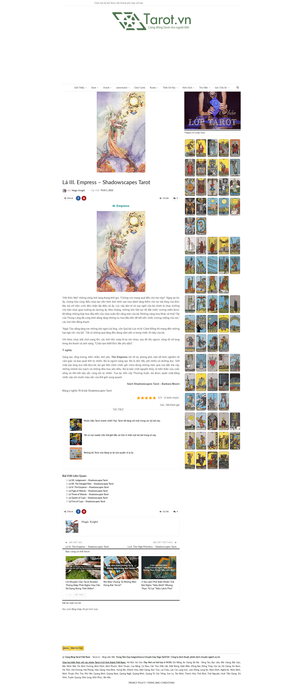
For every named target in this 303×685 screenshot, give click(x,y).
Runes (153, 88)
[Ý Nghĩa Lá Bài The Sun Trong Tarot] (235, 207)
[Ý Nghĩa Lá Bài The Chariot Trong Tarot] (213, 168)
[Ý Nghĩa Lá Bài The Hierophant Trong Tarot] (190, 168)
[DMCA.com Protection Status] (73, 648)
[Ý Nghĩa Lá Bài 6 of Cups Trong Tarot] (190, 324)
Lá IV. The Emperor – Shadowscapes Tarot (89, 487)
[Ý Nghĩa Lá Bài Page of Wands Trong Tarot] (190, 285)
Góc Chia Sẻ (221, 88)
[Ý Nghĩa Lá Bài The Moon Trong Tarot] (224, 207)
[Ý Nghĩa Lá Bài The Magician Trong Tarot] (201, 148)
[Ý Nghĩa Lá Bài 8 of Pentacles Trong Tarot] (213, 441)
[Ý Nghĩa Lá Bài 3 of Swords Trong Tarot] (213, 363)
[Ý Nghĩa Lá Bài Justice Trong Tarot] (201, 187)
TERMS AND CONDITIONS (161, 683)
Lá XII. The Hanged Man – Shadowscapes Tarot (91, 484)
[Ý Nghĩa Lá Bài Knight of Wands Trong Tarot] (201, 285)
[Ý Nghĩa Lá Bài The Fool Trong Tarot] (190, 148)
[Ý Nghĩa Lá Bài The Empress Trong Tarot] (224, 148)
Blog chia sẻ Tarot (142, 556)
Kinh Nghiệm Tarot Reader (67, 556)
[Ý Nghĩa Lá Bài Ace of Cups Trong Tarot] (190, 304)
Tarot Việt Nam (105, 556)
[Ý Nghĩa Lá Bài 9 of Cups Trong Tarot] (224, 324)
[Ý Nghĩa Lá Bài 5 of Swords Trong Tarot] (235, 363)
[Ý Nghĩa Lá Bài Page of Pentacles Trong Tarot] (190, 461)
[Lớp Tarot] (212, 111)
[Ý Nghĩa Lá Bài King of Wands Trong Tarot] (224, 285)
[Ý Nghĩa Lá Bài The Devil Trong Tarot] (190, 207)
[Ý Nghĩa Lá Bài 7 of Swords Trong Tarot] (201, 382)
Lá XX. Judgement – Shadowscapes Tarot (88, 480)
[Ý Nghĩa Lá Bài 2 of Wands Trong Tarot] (201, 246)
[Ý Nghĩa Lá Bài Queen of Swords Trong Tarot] (213, 402)
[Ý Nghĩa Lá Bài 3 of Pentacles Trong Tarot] (213, 422)
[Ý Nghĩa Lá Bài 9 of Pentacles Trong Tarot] (224, 441)
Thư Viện (203, 88)
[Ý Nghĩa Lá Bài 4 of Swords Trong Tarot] (224, 363)
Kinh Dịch (187, 88)
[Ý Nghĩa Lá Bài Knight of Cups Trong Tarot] (201, 343)
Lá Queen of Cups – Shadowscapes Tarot (88, 498)
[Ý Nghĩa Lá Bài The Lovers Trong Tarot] (201, 168)
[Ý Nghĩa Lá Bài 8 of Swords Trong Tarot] (213, 382)
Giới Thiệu (79, 88)
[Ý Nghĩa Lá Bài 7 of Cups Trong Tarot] (201, 324)
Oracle (106, 88)
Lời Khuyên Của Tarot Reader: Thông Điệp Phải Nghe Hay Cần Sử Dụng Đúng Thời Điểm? (83, 585)
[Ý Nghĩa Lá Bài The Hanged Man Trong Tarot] (213, 187)
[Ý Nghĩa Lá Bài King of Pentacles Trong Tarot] (224, 461)
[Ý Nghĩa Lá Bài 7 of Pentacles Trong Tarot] (201, 441)
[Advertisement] (151, 54)
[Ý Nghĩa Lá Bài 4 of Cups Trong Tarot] (224, 304)
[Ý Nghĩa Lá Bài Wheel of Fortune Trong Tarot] (190, 187)
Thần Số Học (169, 88)
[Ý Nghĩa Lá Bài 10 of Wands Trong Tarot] (235, 265)
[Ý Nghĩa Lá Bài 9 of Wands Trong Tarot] (224, 265)
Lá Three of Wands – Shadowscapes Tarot (89, 494)
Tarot (93, 88)
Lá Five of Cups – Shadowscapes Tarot (87, 502)
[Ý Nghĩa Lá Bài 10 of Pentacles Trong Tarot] (235, 441)
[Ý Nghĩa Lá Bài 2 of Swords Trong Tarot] (201, 363)
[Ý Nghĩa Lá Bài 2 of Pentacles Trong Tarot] (201, 422)
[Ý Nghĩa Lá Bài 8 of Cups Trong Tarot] (213, 324)
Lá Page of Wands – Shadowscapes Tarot (88, 491)
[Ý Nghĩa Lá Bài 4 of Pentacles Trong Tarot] (224, 422)
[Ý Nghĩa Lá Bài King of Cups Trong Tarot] (224, 343)
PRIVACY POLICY (137, 683)
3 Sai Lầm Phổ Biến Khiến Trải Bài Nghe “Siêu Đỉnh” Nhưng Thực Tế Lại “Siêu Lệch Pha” (157, 585)
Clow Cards (139, 88)
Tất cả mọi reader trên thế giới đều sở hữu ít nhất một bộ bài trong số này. (120, 435)
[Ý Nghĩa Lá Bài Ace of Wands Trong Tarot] (190, 246)
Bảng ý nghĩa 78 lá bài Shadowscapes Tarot (87, 390)
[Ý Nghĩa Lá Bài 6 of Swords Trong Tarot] (190, 382)
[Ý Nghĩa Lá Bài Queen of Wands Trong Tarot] (213, 285)
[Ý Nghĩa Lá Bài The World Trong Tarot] (201, 226)
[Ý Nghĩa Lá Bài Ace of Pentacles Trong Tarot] (190, 422)
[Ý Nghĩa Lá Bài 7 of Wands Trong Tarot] (201, 265)
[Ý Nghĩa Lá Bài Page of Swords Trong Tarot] (190, 402)
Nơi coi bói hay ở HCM (159, 662)
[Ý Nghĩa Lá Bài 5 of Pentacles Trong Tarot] (235, 422)
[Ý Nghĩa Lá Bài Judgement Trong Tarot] (190, 226)
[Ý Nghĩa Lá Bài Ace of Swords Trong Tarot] (190, 363)
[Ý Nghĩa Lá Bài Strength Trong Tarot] (224, 168)
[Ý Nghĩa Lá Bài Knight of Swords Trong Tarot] (201, 402)
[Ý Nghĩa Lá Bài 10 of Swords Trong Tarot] (235, 382)
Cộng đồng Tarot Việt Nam (77, 657)
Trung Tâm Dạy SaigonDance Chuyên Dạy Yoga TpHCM (142, 657)
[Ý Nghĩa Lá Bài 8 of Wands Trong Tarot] (213, 265)
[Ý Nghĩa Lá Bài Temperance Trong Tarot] (235, 187)
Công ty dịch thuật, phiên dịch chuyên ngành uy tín (195, 657)
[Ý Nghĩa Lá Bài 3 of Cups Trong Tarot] (213, 304)
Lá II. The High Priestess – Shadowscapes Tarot (152, 547)
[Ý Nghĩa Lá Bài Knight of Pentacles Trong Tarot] (201, 461)
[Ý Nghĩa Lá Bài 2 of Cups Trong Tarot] (201, 304)
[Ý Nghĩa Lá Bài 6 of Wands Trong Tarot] (190, 265)
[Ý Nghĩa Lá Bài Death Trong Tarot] (224, 187)
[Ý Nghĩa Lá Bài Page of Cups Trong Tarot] (190, 343)
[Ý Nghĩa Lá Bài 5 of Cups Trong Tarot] (235, 304)
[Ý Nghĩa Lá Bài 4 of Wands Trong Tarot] (224, 246)
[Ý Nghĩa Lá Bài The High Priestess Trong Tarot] (213, 148)
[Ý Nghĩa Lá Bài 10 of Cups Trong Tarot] (235, 324)
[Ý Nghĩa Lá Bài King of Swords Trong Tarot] (224, 402)
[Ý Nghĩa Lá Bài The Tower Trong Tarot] (201, 207)
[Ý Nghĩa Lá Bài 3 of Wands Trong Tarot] (213, 246)
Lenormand (121, 88)
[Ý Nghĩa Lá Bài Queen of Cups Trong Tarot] (213, 343)
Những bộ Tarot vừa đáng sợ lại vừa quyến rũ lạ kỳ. (109, 453)
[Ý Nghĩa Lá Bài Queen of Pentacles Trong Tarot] (213, 461)
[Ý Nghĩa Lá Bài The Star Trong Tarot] (213, 207)
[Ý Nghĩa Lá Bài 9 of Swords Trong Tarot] (224, 382)
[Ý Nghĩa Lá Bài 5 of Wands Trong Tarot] (235, 246)
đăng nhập (76, 609)
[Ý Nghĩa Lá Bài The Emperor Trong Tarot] (235, 148)
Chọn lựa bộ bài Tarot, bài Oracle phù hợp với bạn (118, 3)
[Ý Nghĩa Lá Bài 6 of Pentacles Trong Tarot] (190, 441)
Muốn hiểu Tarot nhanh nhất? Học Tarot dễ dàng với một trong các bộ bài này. (122, 421)
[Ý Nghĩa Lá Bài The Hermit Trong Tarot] (235, 168)
